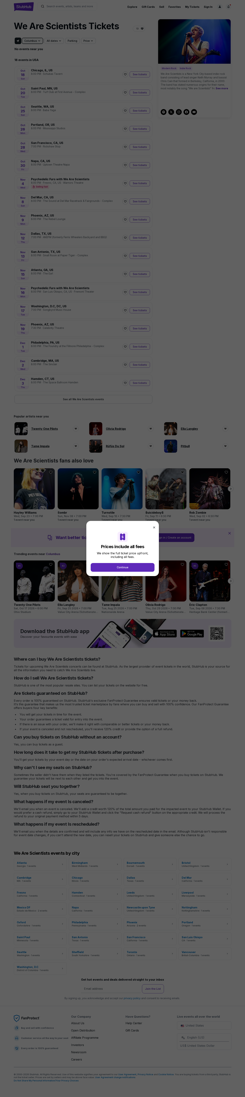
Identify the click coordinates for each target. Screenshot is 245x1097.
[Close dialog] (154, 527)
